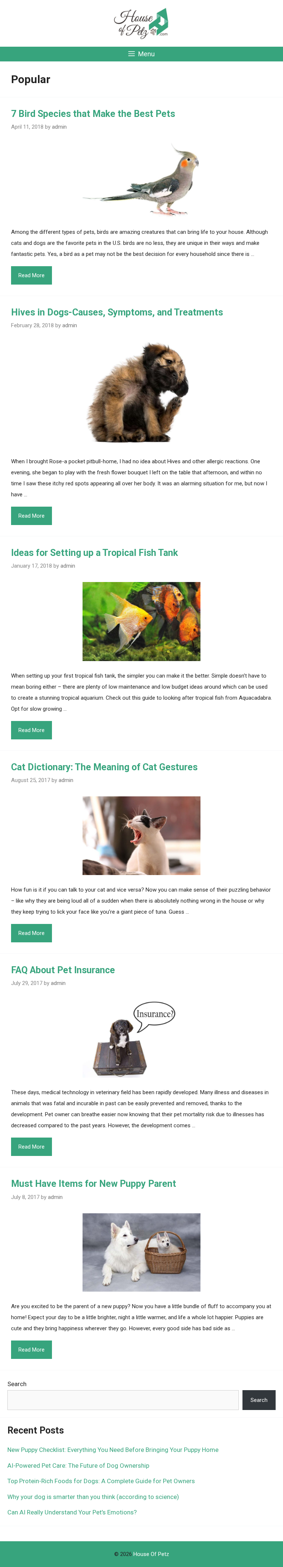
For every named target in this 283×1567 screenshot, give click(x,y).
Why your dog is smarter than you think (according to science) (93, 1496)
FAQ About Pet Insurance (63, 970)
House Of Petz (151, 1554)
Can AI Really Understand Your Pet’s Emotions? (72, 1512)
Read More (31, 275)
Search (17, 1384)
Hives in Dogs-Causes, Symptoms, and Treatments (117, 312)
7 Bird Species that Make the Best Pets (93, 113)
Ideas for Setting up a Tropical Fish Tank (94, 552)
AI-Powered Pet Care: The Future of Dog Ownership (78, 1465)
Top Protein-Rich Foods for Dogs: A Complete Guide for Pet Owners (101, 1481)
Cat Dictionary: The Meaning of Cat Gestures (104, 767)
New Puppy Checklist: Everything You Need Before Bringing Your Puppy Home (113, 1449)
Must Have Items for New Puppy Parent (93, 1183)
